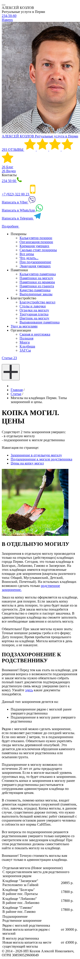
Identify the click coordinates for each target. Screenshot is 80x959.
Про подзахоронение (35, 262)
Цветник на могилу (34, 318)
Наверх (7, 20)
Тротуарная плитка (34, 314)
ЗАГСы (25, 350)
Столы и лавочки (33, 306)
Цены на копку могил (27, 463)
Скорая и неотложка (35, 334)
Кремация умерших (34, 246)
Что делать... (29, 258)
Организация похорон (36, 242)
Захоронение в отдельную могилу (36, 455)
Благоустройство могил (37, 302)
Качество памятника (35, 290)
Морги (25, 342)
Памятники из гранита (37, 286)
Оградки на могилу (34, 310)
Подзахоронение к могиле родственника (41, 459)
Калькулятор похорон (36, 238)
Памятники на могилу (36, 278)
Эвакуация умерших (35, 266)
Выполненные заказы (36, 294)
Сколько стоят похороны (38, 250)
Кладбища (27, 346)
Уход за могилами (24, 326)
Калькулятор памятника (38, 274)
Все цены (27, 254)
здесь (29, 690)
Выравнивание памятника (40, 322)
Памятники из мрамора (37, 282)
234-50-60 (9, 16)
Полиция (26, 338)
